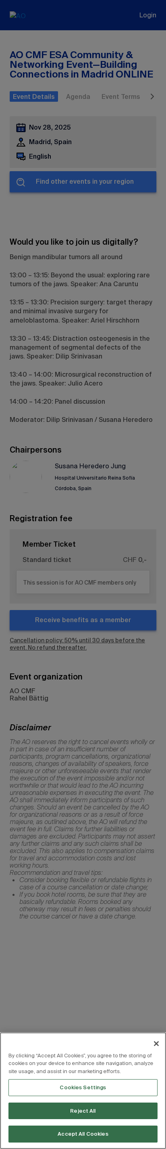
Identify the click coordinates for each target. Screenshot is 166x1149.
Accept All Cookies (83, 1133)
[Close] (156, 1044)
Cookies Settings (83, 1087)
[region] (83, 1090)
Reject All (82, 1110)
